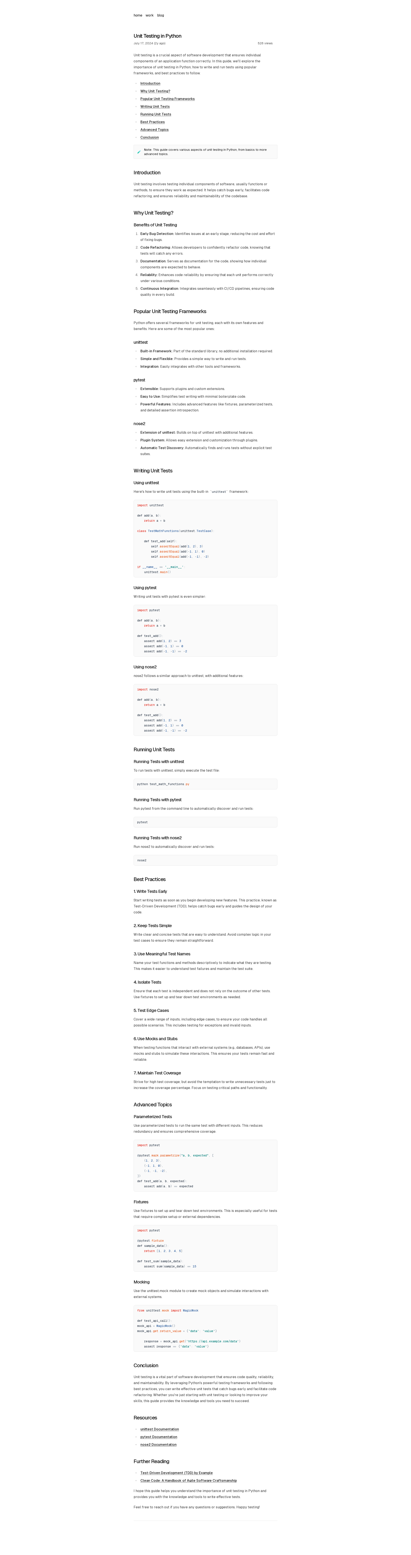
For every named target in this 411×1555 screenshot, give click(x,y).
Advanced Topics (154, 130)
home (138, 15)
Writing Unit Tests (155, 107)
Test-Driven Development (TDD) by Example (176, 1473)
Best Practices (152, 122)
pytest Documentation (158, 1437)
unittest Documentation (159, 1429)
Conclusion (149, 137)
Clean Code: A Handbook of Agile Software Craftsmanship (188, 1481)
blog (160, 15)
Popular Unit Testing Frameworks (167, 99)
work (149, 15)
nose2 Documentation (158, 1445)
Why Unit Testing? (155, 91)
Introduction (150, 83)
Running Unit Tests (155, 114)
